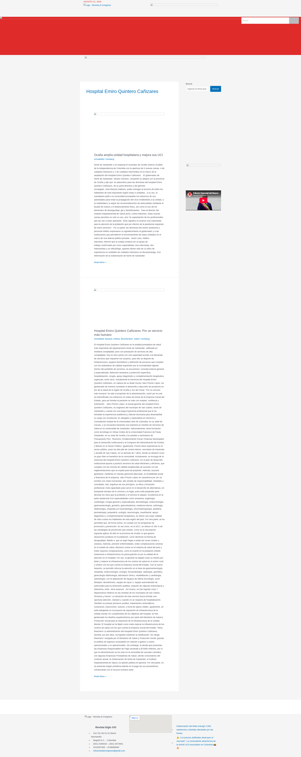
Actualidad (99, 159)
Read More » (100, 262)
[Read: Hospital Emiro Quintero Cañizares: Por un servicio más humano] (129, 307)
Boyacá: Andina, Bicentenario (119, 339)
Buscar (189, 84)
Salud (136, 339)
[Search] (294, 20)
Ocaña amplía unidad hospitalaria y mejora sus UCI (128, 155)
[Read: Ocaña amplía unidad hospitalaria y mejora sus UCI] (129, 131)
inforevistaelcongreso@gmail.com (109, 751)
